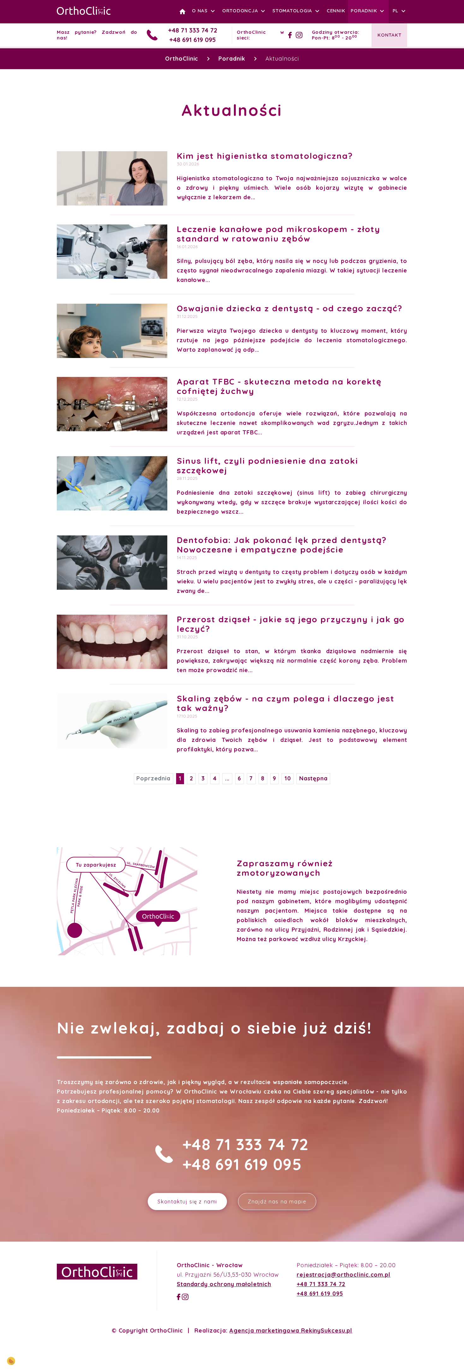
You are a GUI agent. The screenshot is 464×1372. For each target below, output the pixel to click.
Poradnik (364, 11)
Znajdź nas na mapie (277, 1201)
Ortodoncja (240, 11)
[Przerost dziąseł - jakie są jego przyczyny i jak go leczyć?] (112, 642)
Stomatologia (292, 11)
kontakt (389, 35)
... (227, 778)
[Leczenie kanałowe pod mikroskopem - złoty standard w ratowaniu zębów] (112, 251)
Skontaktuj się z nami (187, 1201)
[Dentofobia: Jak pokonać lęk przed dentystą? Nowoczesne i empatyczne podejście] (112, 562)
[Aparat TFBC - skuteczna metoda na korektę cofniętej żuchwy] (112, 404)
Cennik (336, 11)
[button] (400, 11)
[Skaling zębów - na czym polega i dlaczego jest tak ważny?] (112, 721)
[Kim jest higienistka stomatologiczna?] (112, 178)
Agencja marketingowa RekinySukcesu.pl (290, 1330)
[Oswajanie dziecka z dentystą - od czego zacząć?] (112, 331)
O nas (200, 11)
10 (287, 778)
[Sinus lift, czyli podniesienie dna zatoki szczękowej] (112, 483)
